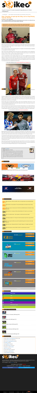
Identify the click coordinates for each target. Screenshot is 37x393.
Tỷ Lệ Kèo (13, 10)
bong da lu (12, 362)
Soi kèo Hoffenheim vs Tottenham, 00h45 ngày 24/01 (11, 314)
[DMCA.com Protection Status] (18, 378)
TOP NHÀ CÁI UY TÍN (8, 231)
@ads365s (24, 364)
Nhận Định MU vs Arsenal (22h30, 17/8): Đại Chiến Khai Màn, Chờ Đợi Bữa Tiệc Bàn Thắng (16, 25)
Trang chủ (3, 10)
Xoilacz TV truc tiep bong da (11, 338)
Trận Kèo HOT (8, 10)
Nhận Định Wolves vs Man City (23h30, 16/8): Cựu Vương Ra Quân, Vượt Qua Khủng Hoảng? (16, 24)
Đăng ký (30, 236)
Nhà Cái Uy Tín (25, 10)
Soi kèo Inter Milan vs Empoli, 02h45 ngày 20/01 (10, 324)
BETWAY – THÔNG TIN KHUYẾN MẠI (10, 309)
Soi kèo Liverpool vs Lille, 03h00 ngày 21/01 (9, 319)
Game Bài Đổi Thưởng (18, 10)
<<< (30, 62)
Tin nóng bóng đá (5, 11)
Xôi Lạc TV (8, 339)
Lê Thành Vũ (7, 148)
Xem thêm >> (19, 288)
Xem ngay (30, 252)
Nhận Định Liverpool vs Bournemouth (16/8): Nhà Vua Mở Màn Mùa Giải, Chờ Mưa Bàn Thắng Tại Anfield (17, 192)
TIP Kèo (30, 10)
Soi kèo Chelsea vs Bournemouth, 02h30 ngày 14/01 (10, 333)
